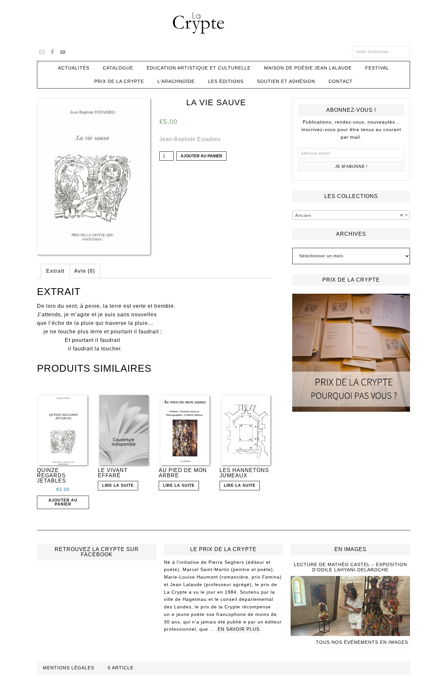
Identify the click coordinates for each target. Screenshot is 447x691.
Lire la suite (118, 485)
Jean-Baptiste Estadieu (190, 139)
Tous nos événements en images (362, 642)
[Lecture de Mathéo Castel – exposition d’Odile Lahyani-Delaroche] (350, 633)
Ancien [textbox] (349, 215)
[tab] (55, 271)
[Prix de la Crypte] (351, 353)
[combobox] (351, 215)
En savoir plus (238, 629)
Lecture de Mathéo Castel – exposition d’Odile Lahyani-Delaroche (350, 567)
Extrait (55, 271)
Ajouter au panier (201, 156)
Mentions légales (68, 667)
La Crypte (223, 23)
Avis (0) (84, 271)
